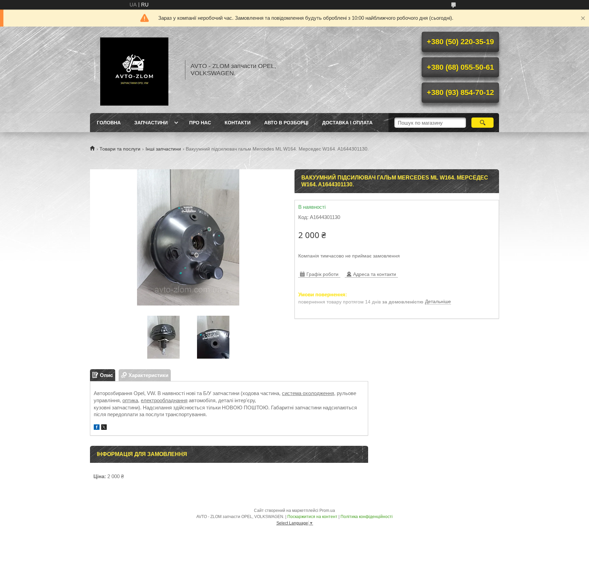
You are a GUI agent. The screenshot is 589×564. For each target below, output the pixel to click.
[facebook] (97, 428)
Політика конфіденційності (367, 516)
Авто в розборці (286, 122)
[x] (104, 428)
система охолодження (308, 393)
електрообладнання (164, 400)
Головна (109, 122)
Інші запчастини (163, 149)
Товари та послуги (120, 149)
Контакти (238, 122)
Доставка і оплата (347, 122)
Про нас (200, 122)
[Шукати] (482, 123)
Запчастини (151, 122)
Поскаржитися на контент (312, 516)
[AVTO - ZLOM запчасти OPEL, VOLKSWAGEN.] (134, 70)
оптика (130, 400)
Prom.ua (327, 510)
